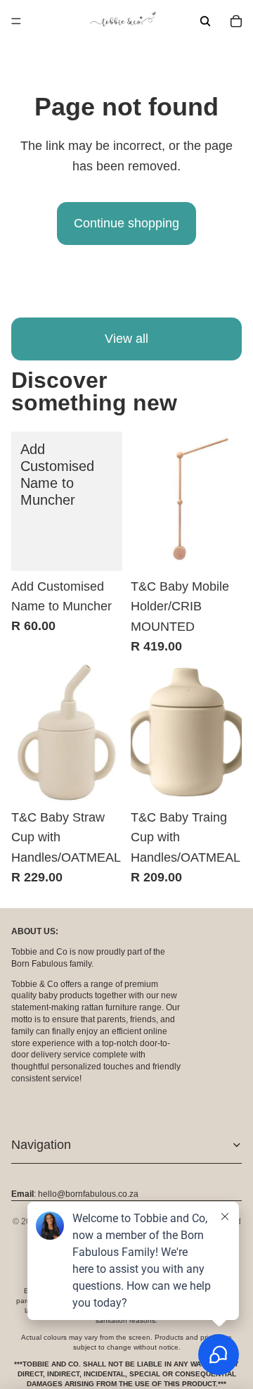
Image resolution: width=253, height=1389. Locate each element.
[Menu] (16, 21)
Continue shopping (126, 223)
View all (126, 339)
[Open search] (205, 21)
